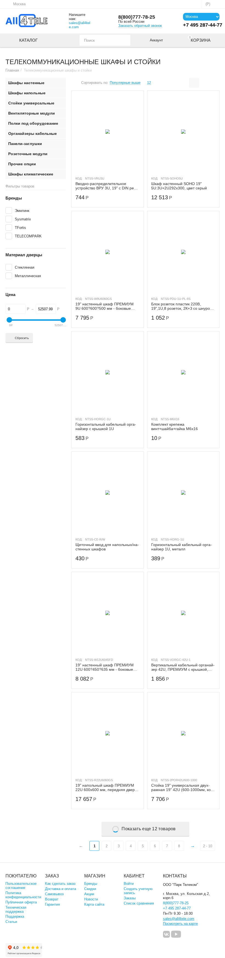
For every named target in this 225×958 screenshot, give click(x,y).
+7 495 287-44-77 (177, 908)
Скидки (90, 889)
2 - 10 (207, 846)
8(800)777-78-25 (136, 17)
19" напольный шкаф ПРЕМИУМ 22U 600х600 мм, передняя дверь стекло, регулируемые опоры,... (106, 787)
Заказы (130, 898)
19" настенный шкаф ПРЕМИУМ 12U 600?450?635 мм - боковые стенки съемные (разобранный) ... (106, 667)
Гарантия (52, 904)
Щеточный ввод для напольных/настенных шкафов (107, 546)
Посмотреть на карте (180, 924)
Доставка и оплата (60, 889)
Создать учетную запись (138, 891)
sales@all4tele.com (79, 25)
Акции (89, 894)
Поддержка (14, 916)
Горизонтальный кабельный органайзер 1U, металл (181, 546)
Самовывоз (54, 894)
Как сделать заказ (60, 884)
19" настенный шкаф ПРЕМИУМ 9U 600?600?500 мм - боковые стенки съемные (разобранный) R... (104, 306)
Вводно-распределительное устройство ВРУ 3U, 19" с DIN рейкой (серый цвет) (106, 185)
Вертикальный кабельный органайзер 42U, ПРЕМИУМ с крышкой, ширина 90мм (183, 667)
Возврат (51, 899)
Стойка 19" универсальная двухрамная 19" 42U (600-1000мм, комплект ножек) (183, 787)
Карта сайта (94, 904)
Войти (129, 884)
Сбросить (22, 338)
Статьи (11, 922)
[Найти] (124, 40)
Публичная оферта (21, 902)
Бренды (90, 884)
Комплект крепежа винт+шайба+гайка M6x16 (174, 426)
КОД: (78, 178)
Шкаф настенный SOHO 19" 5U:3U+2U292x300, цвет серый (179, 185)
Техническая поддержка (15, 909)
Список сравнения (139, 903)
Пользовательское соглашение (20, 886)
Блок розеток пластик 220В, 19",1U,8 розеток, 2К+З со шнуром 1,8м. (182, 306)
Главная (12, 70)
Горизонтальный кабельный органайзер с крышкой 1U (105, 426)
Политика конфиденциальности (23, 895)
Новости (91, 899)
